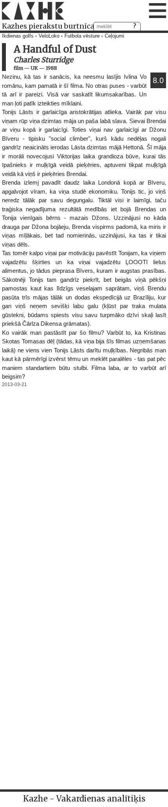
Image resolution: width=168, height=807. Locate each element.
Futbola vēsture (82, 36)
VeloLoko (49, 36)
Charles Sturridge (43, 59)
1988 (51, 68)
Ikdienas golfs (18, 36)
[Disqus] (84, 487)
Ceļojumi (114, 36)
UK (34, 68)
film (18, 68)
